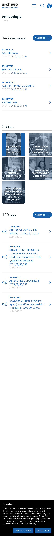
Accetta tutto (43, 530)
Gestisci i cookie (23, 530)
